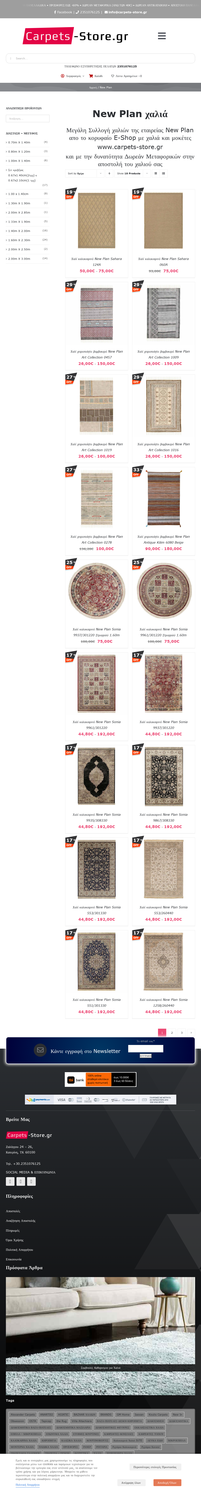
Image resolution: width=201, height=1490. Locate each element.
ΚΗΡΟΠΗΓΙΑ (49, 1440)
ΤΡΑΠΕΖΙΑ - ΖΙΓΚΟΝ (57, 1453)
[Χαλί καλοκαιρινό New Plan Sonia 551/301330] (96, 933)
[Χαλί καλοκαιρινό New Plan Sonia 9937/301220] (163, 655)
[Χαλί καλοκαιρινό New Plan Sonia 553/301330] (96, 840)
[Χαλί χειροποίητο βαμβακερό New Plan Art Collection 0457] (96, 285)
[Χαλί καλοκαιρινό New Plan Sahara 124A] (96, 192)
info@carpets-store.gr (128, 12)
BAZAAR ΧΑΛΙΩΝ (84, 1414)
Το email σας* (146, 1041)
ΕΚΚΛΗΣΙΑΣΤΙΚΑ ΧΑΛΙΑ (149, 1427)
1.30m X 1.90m (19, 203)
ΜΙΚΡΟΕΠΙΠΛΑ (176, 1440)
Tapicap (46, 1421)
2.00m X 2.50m (19, 249)
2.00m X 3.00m (19, 259)
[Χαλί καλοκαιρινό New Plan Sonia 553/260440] (163, 840)
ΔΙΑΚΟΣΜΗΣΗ (155, 1421)
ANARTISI (46, 1414)
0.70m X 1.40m (19, 142)
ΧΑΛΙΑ (97, 1453)
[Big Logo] (75, 20)
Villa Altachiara (82, 1421)
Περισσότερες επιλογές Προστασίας (154, 1467)
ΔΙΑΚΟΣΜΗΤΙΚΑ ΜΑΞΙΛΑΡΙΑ (73, 1427)
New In (177, 1414)
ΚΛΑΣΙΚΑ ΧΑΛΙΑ (71, 1440)
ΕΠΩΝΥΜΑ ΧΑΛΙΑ (57, 1434)
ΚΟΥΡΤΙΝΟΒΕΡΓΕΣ (97, 1440)
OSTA (32, 1421)
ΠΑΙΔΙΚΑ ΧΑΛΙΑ (48, 1447)
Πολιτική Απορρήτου (28, 1485)
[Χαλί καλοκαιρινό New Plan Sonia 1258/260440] (163, 933)
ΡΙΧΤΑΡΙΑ (101, 1447)
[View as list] (163, 173)
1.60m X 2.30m (19, 240)
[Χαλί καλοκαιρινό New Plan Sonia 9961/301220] (96, 655)
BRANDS (105, 1414)
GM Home (123, 1414)
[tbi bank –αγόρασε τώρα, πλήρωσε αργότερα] (100, 1079)
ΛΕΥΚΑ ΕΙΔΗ (155, 1440)
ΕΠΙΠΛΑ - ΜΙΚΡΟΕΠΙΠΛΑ (26, 1434)
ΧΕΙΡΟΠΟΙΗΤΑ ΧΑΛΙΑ (119, 1453)
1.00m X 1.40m (19, 161)
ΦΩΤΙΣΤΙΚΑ (81, 1453)
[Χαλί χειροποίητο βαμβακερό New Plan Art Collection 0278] (96, 470)
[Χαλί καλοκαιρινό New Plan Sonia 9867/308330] (163, 748)
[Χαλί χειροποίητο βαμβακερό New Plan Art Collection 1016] (163, 377)
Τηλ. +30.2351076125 (23, 1163)
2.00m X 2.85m (19, 213)
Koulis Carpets (158, 1414)
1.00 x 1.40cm (18, 194)
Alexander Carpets (23, 1414)
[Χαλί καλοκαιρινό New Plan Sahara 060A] (163, 192)
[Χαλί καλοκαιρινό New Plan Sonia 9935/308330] (96, 748)
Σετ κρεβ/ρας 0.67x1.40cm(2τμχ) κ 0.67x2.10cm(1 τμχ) (22, 175)
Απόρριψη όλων (131, 1483)
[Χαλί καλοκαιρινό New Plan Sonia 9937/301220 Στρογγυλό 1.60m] (96, 562)
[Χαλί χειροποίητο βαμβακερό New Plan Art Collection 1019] (96, 377)
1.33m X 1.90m (19, 222)
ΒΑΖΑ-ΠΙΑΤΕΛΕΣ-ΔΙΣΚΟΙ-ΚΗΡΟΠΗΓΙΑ (119, 1421)
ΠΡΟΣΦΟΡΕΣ (70, 1447)
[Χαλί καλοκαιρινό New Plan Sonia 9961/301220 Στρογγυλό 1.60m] (163, 562)
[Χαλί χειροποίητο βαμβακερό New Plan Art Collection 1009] (163, 285)
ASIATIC (63, 1414)
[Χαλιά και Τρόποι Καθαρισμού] (100, 1336)
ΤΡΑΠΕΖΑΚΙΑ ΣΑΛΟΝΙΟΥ (25, 1453)
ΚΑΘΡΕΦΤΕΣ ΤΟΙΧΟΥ (151, 1434)
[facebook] (10, 1181)
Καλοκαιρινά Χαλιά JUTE (128, 1440)
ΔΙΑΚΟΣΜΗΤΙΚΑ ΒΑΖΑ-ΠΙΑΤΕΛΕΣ (31, 1427)
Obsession (17, 1421)
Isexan (139, 1414)
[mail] (20, 1181)
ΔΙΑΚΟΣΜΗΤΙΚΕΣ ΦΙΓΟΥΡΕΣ (112, 1427)
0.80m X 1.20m (19, 152)
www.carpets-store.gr (130, 147)
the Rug (62, 1421)
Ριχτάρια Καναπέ (151, 1447)
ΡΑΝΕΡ (87, 1447)
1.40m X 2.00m (19, 231)
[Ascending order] (109, 173)
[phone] (31, 1181)
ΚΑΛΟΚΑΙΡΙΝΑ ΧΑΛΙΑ (24, 1440)
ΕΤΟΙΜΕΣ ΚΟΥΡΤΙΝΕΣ (86, 1434)
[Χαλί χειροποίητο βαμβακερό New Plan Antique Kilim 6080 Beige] (163, 470)
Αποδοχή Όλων (166, 1483)
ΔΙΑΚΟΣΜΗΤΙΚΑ (178, 1421)
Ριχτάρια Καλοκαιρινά (124, 1447)
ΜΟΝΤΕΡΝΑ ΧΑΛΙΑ (22, 1447)
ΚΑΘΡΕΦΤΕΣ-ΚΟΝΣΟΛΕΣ (118, 1434)
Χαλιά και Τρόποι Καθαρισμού (100, 1368)
